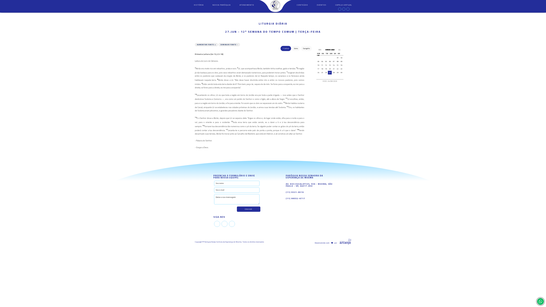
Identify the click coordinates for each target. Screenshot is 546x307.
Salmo (296, 48)
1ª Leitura (286, 48)
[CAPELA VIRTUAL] (343, 11)
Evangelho (306, 48)
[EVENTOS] (322, 11)
